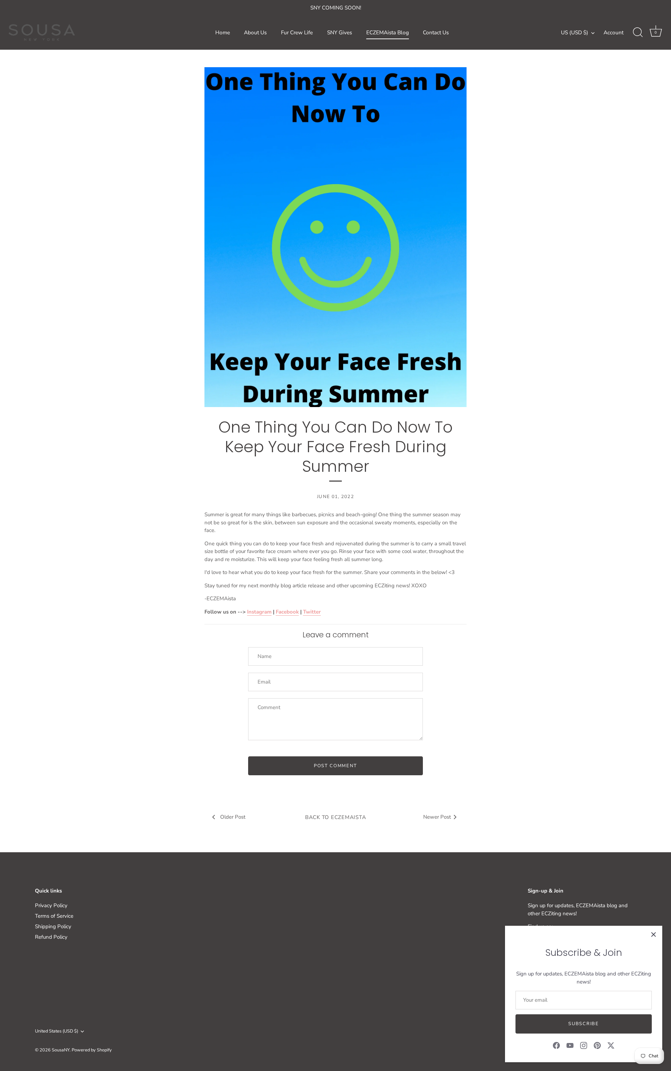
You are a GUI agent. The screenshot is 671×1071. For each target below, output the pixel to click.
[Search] (637, 32)
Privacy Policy (51, 905)
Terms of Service (54, 915)
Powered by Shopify (92, 1050)
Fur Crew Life (297, 32)
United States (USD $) (56, 1031)
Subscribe (583, 1024)
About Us (255, 32)
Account (613, 32)
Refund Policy (51, 936)
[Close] (653, 934)
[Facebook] (556, 1045)
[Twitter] (610, 1045)
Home (222, 32)
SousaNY (61, 1050)
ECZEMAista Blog (387, 32)
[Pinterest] (597, 1045)
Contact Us (436, 32)
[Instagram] (583, 1045)
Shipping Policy (53, 926)
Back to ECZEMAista (335, 817)
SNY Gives (339, 32)
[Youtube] (570, 1045)
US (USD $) (574, 32)
